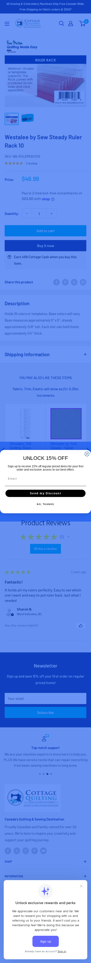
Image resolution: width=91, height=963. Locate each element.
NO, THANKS (45, 504)
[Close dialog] (87, 454)
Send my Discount (45, 493)
